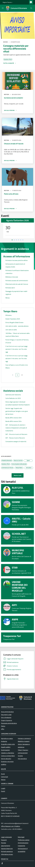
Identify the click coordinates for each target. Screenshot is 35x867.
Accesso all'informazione (16, 256)
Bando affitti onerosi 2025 (13, 418)
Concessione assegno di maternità (15, 441)
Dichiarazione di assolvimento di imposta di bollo (15, 265)
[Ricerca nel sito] (31, 8)
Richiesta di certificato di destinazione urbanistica (17, 271)
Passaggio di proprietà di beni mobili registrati (16, 292)
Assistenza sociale (13, 391)
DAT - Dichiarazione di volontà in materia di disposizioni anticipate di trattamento (16, 428)
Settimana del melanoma (13, 395)
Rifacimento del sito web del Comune (16, 284)
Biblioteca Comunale (11, 277)
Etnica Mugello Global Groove (14, 322)
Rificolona (8, 315)
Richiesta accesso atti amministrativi (16, 280)
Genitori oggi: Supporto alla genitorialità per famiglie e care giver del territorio (16, 411)
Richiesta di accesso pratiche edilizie (16, 260)
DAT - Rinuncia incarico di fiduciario (16, 434)
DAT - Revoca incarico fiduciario (15, 438)
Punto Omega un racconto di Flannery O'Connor (17, 341)
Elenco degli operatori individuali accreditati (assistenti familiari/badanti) (17, 403)
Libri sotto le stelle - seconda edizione (16, 326)
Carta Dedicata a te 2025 (13, 398)
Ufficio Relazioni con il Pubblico (10, 826)
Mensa (7, 298)
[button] (8, 2)
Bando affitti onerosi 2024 (13, 421)
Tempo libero (10, 311)
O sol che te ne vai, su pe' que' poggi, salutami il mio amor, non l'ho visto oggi (16, 349)
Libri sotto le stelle (11, 330)
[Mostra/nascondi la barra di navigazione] (2, 8)
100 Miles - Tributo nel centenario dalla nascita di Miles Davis (17, 334)
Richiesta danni (10, 288)
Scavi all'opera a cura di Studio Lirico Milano (16, 366)
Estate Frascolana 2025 (12, 319)
